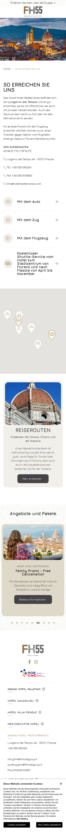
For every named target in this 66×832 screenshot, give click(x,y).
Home (6, 68)
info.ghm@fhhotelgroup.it (22, 759)
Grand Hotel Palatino (24, 689)
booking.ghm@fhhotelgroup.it (25, 764)
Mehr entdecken (32, 478)
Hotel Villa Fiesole (22, 712)
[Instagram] (36, 662)
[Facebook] (29, 662)
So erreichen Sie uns (27, 68)
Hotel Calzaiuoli (21, 700)
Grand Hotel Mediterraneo (28, 735)
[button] (18, 320)
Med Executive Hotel (23, 723)
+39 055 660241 (17, 748)
